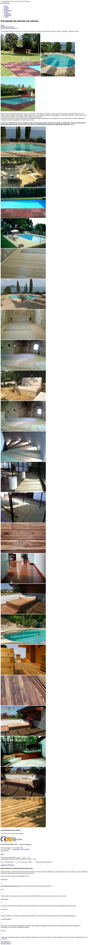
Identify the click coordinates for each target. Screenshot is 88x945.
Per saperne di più (5, 943)
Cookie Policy (16, 849)
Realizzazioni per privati (7, 26)
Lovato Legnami (5, 3)
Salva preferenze (5, 942)
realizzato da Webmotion (7, 865)
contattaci (3, 836)
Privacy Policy (25, 849)
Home (2, 25)
